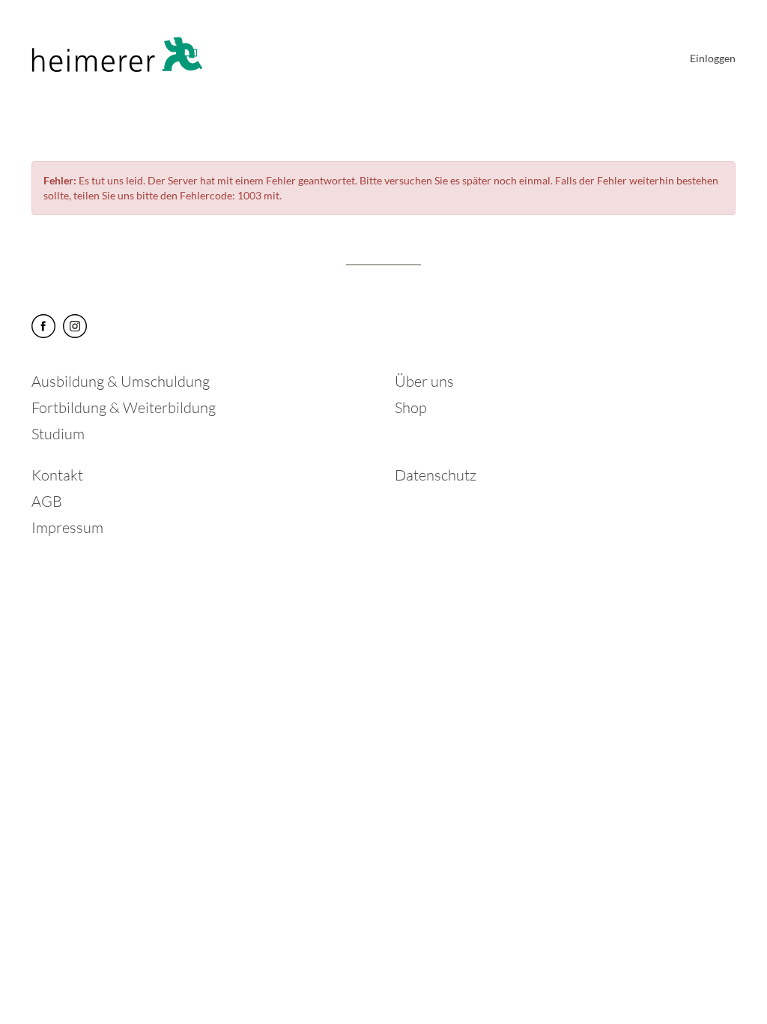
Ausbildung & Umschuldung (120, 381)
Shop (411, 407)
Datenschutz (435, 475)
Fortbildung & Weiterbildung (123, 407)
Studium (58, 433)
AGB (46, 501)
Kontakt (57, 475)
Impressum (67, 527)
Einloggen (713, 58)
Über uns (424, 381)
